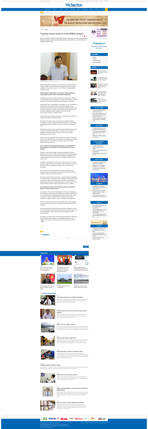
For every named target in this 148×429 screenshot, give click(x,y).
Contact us (96, 422)
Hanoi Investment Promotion (71, 12)
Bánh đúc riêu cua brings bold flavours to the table (98, 238)
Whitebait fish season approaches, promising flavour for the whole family (99, 230)
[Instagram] (86, 36)
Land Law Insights (81, 12)
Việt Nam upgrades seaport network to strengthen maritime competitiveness (99, 206)
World (96, 9)
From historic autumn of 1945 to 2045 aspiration (63, 286)
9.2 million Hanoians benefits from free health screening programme (99, 129)
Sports (78, 9)
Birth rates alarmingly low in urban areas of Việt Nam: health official (72, 389)
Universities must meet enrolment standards (70, 297)
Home (42, 29)
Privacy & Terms (102, 422)
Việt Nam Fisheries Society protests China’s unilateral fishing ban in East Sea (99, 215)
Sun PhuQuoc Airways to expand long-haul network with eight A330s (99, 196)
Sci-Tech (61, 9)
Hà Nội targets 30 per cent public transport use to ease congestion (99, 166)
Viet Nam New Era (61, 12)
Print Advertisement (96, 60)
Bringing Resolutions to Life (51, 12)
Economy (55, 9)
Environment (84, 9)
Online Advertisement (97, 62)
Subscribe (94, 58)
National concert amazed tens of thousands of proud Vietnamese (103, 72)
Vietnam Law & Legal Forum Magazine (83, 1)
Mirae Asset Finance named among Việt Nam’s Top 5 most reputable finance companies (99, 192)
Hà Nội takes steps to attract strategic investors (99, 154)
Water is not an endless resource (66, 324)
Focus (42, 12)
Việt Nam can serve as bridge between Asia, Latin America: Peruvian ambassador (46, 269)
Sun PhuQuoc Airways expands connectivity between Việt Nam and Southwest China (99, 188)
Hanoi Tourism (89, 12)
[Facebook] (80, 36)
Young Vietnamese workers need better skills (69, 351)
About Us (101, 1)
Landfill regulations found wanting (50, 365)
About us (90, 422)
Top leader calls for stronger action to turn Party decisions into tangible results (100, 119)
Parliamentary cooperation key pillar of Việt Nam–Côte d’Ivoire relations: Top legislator (103, 85)
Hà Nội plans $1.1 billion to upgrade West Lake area (99, 136)
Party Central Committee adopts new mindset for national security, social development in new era (99, 115)
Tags (42, 231)
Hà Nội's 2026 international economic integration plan (100, 151)
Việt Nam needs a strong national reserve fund (70, 402)
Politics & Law (47, 9)
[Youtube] (84, 36)
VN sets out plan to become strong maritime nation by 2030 (99, 111)
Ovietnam (96, 1)
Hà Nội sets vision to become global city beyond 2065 (99, 169)
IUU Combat (50, 13)
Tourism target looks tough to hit (66, 338)
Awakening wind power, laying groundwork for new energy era (80, 286)
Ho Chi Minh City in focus (98, 12)
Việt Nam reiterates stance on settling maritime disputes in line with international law (99, 211)
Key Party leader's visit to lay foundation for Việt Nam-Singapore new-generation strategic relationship (63, 269)
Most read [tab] (103, 67)
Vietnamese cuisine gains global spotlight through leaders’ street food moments (99, 234)
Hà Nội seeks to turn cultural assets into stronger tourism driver (99, 163)
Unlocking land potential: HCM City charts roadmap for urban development (102, 78)
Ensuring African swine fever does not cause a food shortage (71, 311)
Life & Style (72, 9)
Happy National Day (67, 13)
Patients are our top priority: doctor (67, 375)
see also (44, 253)
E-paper (95, 54)
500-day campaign (58, 13)
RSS (107, 422)
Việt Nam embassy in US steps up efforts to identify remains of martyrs (47, 287)
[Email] (88, 36)
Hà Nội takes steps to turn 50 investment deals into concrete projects (98, 147)
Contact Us (106, 1)
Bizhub (92, 1)
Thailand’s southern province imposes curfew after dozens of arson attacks (102, 100)
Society (66, 9)
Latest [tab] (94, 67)
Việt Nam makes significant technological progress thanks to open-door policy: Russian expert (81, 269)
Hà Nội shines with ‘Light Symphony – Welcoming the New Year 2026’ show (99, 133)
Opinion (91, 9)
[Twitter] (82, 36)
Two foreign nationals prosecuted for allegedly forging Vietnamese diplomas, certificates (102, 93)
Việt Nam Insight (43, 13)
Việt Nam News (74, 5)
